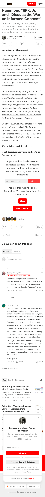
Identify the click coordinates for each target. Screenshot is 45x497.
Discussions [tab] (19, 380)
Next (37, 235)
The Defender (19, 59)
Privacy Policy (26, 472)
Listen (40, 38)
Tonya (9, 273)
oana (9, 305)
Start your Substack (16, 486)
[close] (38, 418)
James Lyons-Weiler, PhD (16, 36)
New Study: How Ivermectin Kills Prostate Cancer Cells (15, 387)
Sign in (40, 4)
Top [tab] (4, 380)
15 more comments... (10, 368)
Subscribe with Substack (24, 462)
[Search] (41, 380)
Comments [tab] (7, 251)
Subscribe (31, 4)
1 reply (12, 297)
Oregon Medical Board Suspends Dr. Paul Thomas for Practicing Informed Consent (22, 114)
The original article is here (16, 146)
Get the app (34, 486)
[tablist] (12, 251)
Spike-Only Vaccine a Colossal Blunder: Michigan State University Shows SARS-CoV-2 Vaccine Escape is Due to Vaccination (17, 409)
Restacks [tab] (17, 251)
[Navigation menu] (3, 3)
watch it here (8, 101)
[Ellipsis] (42, 273)
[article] (22, 393)
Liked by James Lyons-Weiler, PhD (20, 275)
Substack (11, 492)
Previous (9, 235)
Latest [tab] (10, 380)
